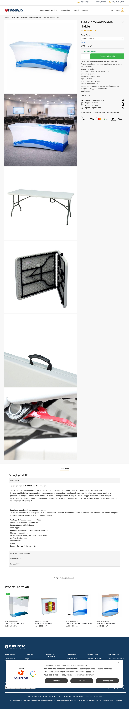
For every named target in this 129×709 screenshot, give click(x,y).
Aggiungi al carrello (107, 56)
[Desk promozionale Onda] (121, 22)
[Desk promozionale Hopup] (49, 605)
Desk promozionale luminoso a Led (79, 623)
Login (27, 659)
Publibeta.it (99, 696)
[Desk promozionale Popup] (123, 22)
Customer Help (72, 659)
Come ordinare (10, 659)
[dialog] (64, 674)
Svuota (83, 42)
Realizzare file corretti (94, 659)
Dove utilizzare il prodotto (20, 553)
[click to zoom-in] (40, 56)
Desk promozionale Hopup (45, 623)
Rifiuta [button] (82, 681)
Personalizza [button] (107, 681)
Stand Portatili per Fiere (19, 17)
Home (7, 17)
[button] (120, 10)
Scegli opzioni (19, 630)
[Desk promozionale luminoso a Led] (80, 605)
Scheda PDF (15, 564)
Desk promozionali (35, 17)
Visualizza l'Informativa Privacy (80, 675)
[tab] (64, 468)
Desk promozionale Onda (105, 623)
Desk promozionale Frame (14, 623)
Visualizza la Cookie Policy (55, 675)
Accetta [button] (56, 681)
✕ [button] (118, 662)
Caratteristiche (15, 559)
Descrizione (64, 469)
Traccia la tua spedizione (116, 659)
